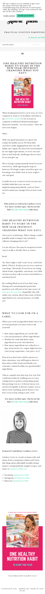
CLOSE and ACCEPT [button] (25, 16)
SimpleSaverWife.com (18, 469)
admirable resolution (13, 119)
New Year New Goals (19, 210)
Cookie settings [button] (9, 16)
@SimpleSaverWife (21, 475)
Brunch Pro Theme (27, 589)
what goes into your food (12, 292)
